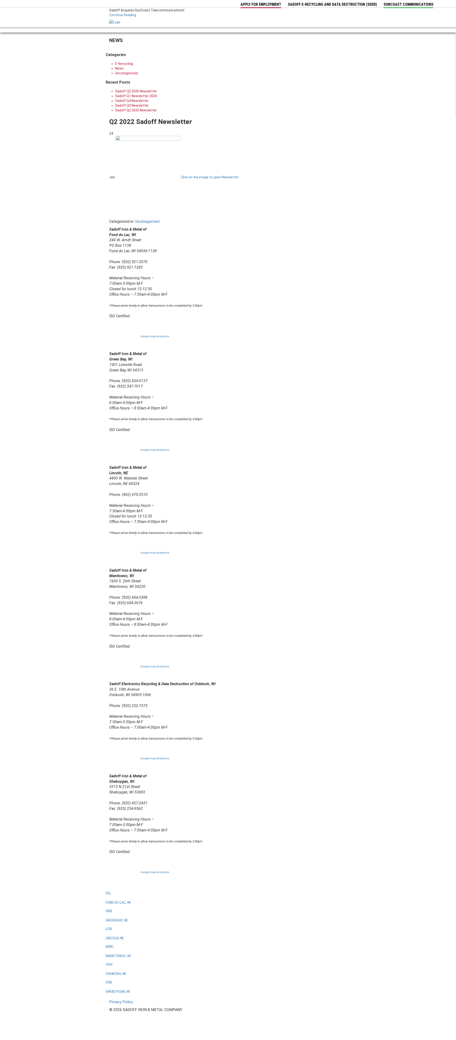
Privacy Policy (121, 1002)
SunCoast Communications (408, 4)
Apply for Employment (261, 4)
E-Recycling (124, 64)
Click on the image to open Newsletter (210, 177)
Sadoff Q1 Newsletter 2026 (136, 96)
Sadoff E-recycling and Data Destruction (332, 4)
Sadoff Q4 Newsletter (132, 101)
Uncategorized (126, 73)
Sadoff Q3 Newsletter (132, 105)
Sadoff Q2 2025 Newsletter (136, 110)
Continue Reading (122, 15)
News (119, 68)
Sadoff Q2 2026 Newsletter (136, 91)
